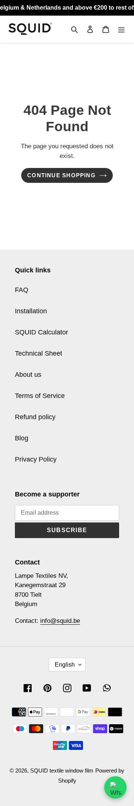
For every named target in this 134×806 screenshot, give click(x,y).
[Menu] (121, 29)
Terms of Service (40, 395)
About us (28, 374)
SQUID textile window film (61, 770)
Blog (21, 438)
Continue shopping (61, 175)
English (65, 664)
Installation (31, 311)
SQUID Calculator (41, 332)
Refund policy (35, 417)
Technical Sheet (38, 353)
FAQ (21, 290)
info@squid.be (60, 620)
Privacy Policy (36, 459)
